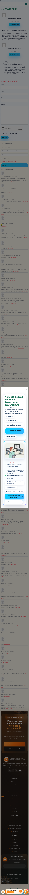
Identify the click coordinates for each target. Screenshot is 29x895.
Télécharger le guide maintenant (15, 431)
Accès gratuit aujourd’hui (14, 502)
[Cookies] (3, 892)
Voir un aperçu (10, 436)
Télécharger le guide (20, 892)
